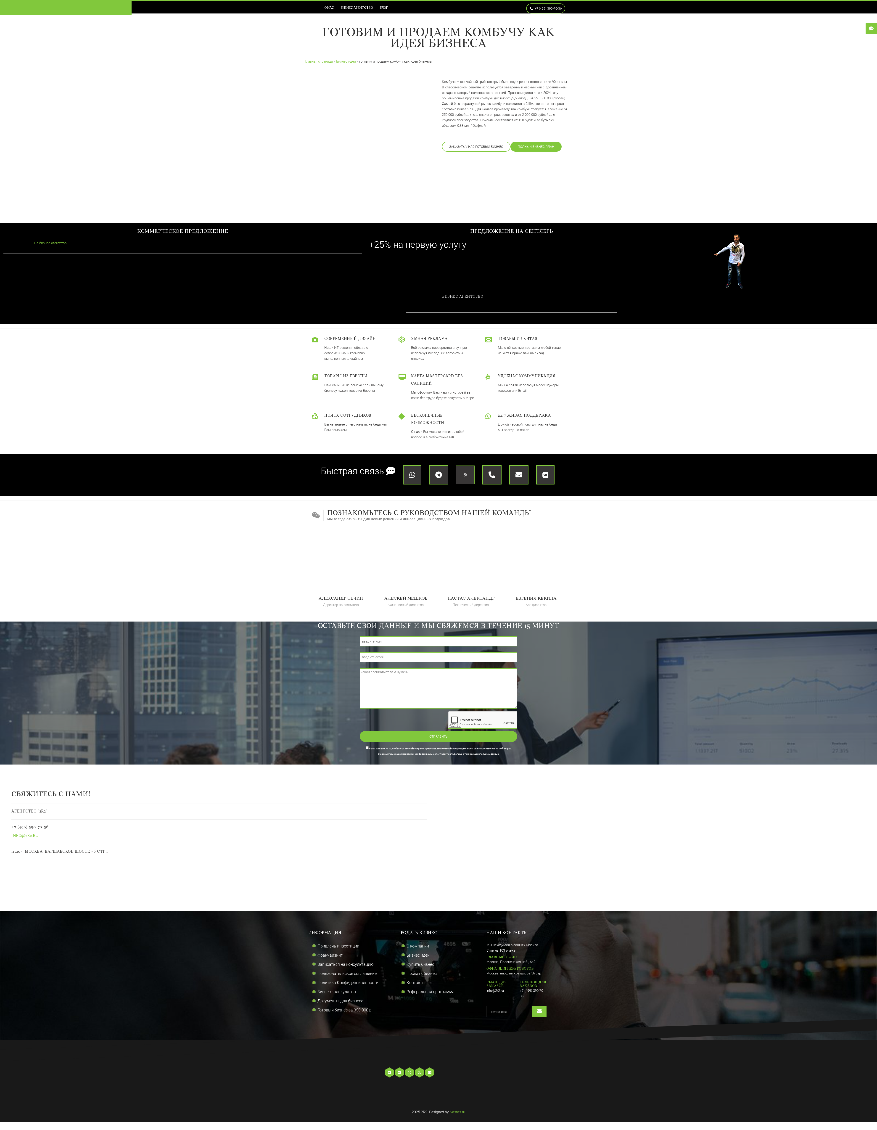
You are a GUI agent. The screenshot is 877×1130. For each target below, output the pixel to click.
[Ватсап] (410, 1073)
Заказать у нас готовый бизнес (476, 146)
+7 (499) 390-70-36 (548, 8)
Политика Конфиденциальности (347, 982)
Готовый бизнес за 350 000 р (344, 1010)
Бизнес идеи (346, 61)
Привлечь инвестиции (338, 946)
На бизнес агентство (49, 243)
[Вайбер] (420, 1073)
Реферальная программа (430, 991)
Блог (384, 8)
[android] (463, 1073)
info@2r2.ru (25, 836)
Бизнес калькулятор (336, 991)
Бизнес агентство (357, 8)
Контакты (416, 982)
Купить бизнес (420, 964)
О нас (329, 8)
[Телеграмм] (400, 1073)
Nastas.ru (457, 1112)
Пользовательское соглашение (347, 973)
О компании (418, 946)
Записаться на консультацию (345, 964)
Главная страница (319, 61)
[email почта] (430, 1073)
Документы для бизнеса (340, 1000)
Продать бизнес (422, 973)
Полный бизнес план (536, 146)
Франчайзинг (330, 955)
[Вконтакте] (390, 1073)
